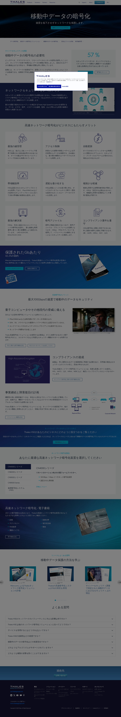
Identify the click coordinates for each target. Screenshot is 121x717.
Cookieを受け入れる (42, 86)
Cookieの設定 (65, 86)
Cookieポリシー (49, 81)
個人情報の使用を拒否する (54, 86)
